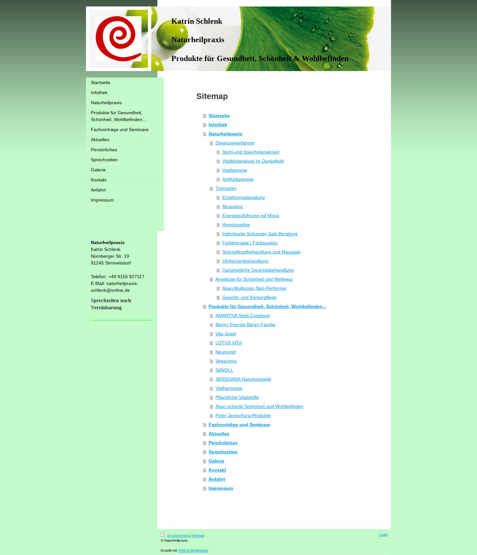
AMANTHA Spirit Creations (242, 315)
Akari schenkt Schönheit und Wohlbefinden (259, 406)
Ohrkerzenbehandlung (245, 261)
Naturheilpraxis (225, 133)
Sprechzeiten (223, 451)
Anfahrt (217, 479)
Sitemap (198, 535)
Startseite (219, 115)
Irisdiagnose (234, 170)
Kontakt (217, 470)
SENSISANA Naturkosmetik (243, 379)
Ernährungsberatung (243, 197)
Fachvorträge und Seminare (239, 424)
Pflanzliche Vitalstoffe (237, 397)
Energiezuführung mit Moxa (250, 215)
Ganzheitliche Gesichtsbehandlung (258, 270)
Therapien (226, 188)
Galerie (216, 460)
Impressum (221, 488)
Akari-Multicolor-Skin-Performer (254, 288)
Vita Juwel (225, 333)
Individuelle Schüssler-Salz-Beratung (260, 233)
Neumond (225, 351)
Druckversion (178, 535)
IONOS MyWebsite (193, 550)
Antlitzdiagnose (237, 179)
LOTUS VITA (228, 342)
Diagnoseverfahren (235, 142)
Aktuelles (219, 433)
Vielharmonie (228, 388)
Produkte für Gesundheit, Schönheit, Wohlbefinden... (267, 306)
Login (383, 534)
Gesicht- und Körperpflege (249, 297)
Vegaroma (226, 361)
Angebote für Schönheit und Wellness (254, 279)
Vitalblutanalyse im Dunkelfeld (253, 161)
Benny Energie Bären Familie (245, 324)
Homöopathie (236, 224)
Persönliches (223, 442)
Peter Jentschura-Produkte (243, 415)
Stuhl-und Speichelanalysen (250, 151)
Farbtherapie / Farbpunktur (250, 242)
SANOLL (224, 370)
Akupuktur (232, 206)
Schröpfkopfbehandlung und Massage (261, 251)
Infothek (218, 124)
